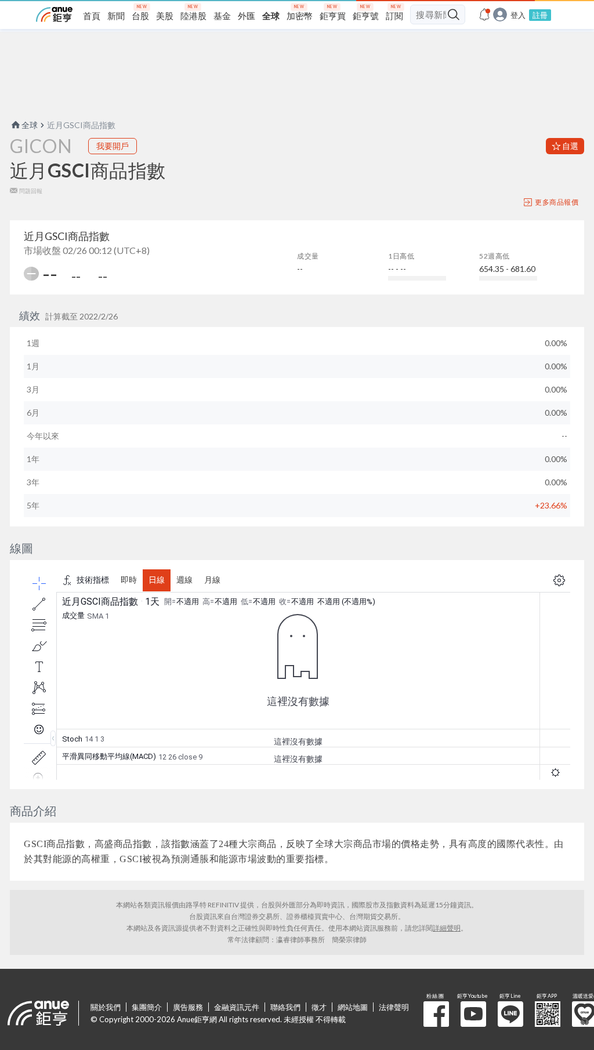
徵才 (319, 1007)
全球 (29, 125)
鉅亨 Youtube (473, 1014)
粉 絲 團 (436, 1014)
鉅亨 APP (547, 1014)
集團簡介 (147, 1007)
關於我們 (105, 1007)
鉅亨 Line (510, 1014)
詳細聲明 (447, 928)
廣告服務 (188, 1007)
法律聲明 (394, 1007)
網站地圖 (353, 1007)
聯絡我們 (285, 1007)
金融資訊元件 (236, 1007)
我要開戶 (112, 146)
